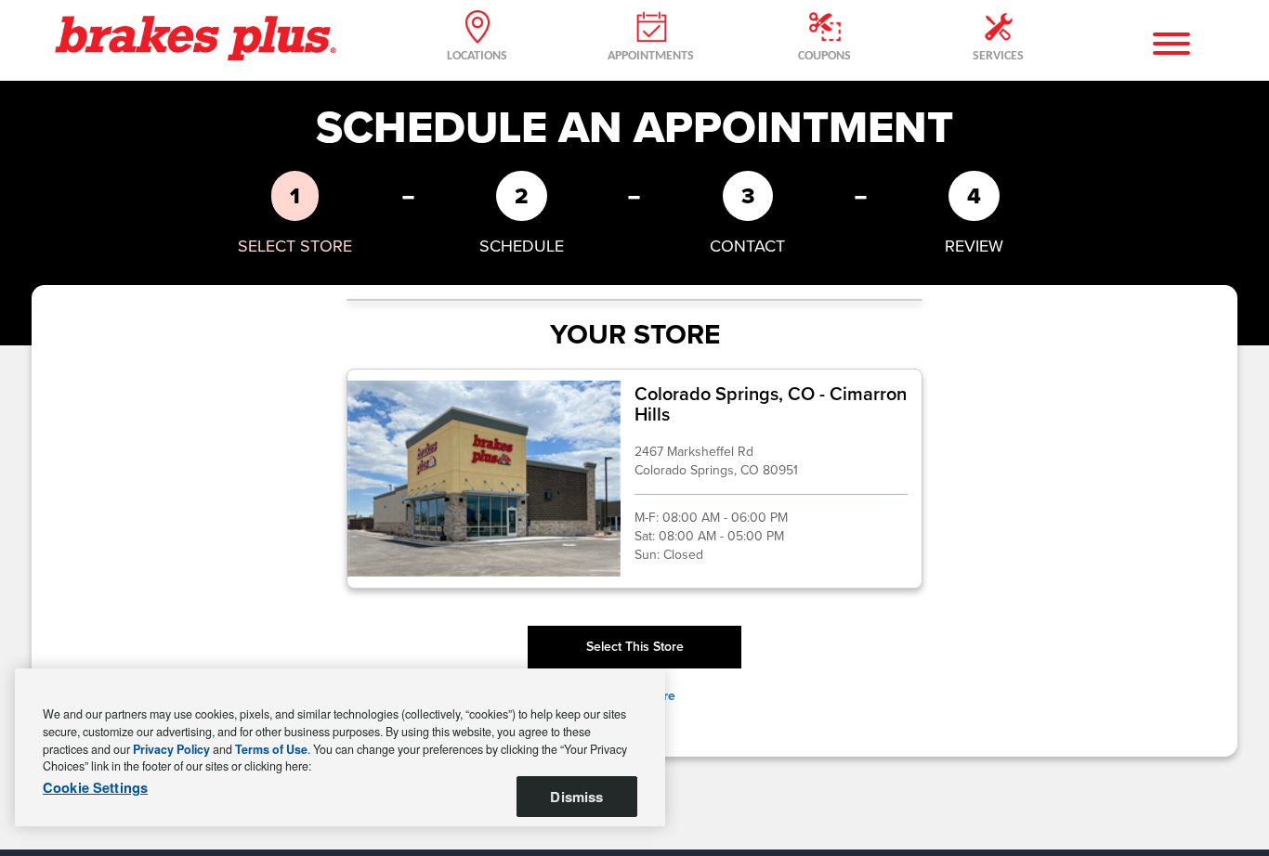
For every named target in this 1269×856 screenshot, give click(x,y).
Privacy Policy (171, 749)
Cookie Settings (95, 788)
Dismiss (576, 796)
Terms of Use (271, 749)
